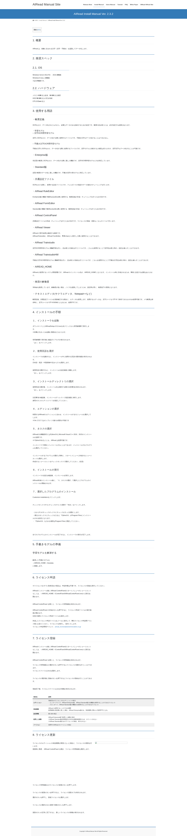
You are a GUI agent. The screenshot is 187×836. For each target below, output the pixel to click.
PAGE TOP (181, 809)
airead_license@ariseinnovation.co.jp (68, 627)
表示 (38, 30)
